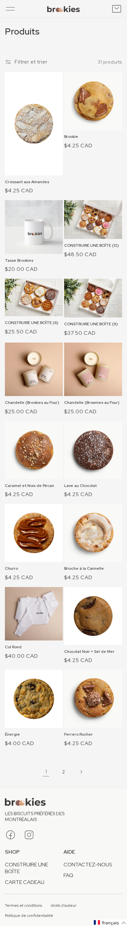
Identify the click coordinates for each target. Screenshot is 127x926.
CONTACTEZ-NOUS (88, 864)
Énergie (12, 734)
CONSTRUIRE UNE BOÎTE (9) (91, 324)
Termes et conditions (23, 905)
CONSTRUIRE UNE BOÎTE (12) (91, 245)
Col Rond (13, 647)
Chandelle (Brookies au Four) (32, 402)
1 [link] (46, 771)
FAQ (68, 875)
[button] (10, 8)
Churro (11, 568)
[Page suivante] (81, 772)
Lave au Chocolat (80, 485)
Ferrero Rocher (78, 734)
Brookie (71, 136)
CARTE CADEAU (24, 882)
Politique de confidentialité (29, 915)
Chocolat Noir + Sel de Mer (89, 651)
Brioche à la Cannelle (84, 568)
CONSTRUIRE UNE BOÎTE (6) (31, 322)
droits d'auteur (63, 905)
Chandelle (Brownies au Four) (92, 402)
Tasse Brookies (19, 260)
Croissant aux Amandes (27, 182)
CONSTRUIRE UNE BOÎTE (26, 868)
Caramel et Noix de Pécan (29, 485)
